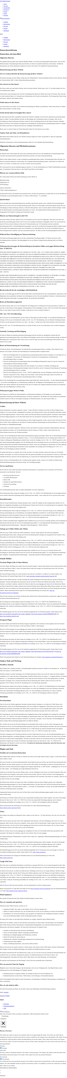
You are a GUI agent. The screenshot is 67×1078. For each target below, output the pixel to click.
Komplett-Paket (6, 7)
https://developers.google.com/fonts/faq (40, 888)
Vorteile (5, 4)
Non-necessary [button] (3, 1057)
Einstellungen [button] (5, 1016)
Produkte (5, 22)
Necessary (4, 1048)
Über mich (5, 6)
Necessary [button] (2, 1046)
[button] (33, 34)
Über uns (5, 26)
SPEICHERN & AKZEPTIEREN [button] (8, 1068)
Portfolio (5, 11)
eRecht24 (6, 992)
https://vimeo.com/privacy (39, 852)
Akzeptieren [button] (3, 1018)
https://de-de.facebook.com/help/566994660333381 (44, 614)
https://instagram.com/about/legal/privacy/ (52, 657)
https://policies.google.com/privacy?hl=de (10, 807)
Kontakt (5, 13)
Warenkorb (5, 15)
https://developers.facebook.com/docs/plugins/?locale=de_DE (42, 576)
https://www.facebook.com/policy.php (9, 616)
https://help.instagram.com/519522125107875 (42, 651)
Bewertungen (6, 9)
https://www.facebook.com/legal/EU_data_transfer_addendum (15, 614)
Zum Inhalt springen (5, 1)
